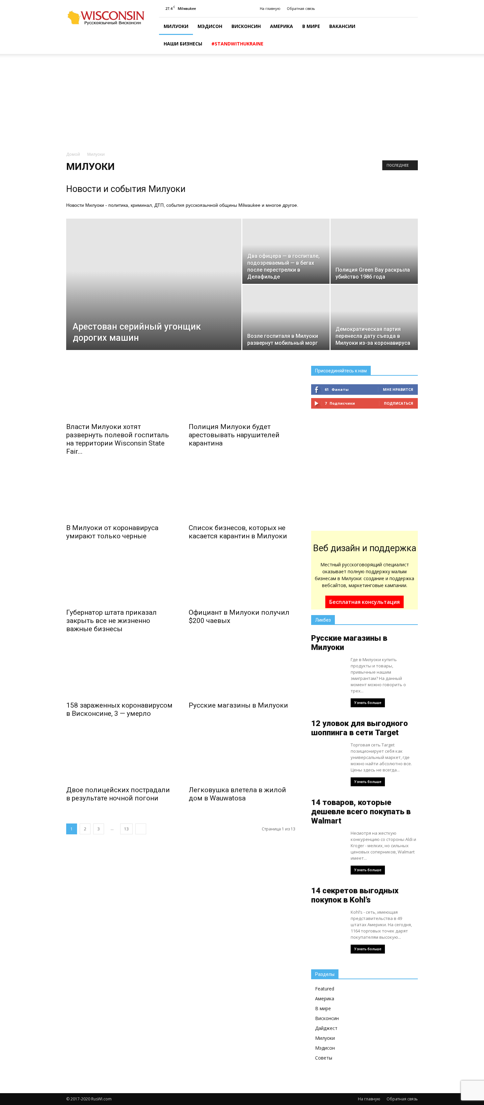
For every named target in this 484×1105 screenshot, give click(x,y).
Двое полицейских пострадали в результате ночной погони (118, 794)
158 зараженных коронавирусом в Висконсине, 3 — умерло (119, 709)
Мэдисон (210, 26)
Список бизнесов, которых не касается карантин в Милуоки (238, 532)
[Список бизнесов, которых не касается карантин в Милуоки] (242, 493)
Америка (281, 26)
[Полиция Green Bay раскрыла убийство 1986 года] (374, 251)
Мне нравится (398, 389)
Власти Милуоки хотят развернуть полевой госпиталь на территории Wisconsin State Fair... (117, 439)
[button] (410, 36)
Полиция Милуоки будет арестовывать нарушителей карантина (234, 435)
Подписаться (398, 403)
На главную (270, 8)
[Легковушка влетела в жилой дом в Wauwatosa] (242, 755)
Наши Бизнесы (183, 43)
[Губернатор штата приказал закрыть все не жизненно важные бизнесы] (119, 578)
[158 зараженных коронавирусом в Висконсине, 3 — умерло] (119, 670)
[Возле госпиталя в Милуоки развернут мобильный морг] (286, 317)
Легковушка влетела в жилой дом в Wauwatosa (237, 794)
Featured (324, 988)
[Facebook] (413, 8)
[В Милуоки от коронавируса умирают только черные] (119, 493)
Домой (73, 154)
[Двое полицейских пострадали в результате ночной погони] (119, 755)
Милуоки (176, 26)
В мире (311, 26)
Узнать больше (367, 703)
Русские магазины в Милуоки (238, 705)
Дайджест (326, 1028)
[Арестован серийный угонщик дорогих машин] (153, 272)
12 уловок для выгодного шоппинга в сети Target (359, 728)
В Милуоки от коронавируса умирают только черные (112, 532)
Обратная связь (301, 8)
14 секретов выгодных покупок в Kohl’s (354, 895)
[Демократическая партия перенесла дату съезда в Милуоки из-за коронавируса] (374, 317)
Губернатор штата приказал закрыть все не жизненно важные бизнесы (111, 620)
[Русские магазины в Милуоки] (242, 670)
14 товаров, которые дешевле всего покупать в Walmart (361, 811)
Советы (323, 1058)
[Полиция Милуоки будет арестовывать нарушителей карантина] (242, 392)
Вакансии (342, 26)
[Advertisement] (242, 103)
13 (126, 829)
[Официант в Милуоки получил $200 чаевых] (242, 578)
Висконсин (246, 26)
